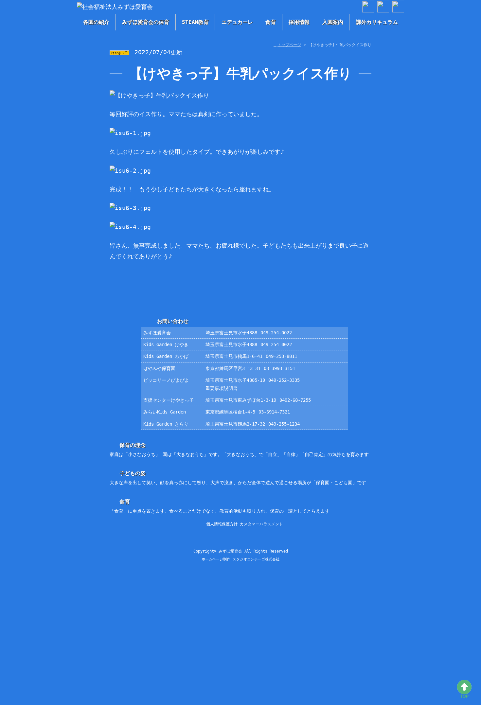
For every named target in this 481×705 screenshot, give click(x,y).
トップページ (289, 45)
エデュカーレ (237, 22)
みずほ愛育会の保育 (145, 22)
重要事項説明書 (221, 388)
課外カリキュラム (377, 22)
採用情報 (299, 22)
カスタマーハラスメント (261, 524)
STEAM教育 (195, 22)
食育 (270, 22)
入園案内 (332, 22)
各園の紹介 (96, 22)
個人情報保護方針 (222, 524)
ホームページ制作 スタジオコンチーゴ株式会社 (240, 559)
